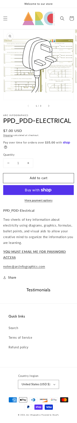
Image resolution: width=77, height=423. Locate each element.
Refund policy (18, 347)
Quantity (9, 154)
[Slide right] (48, 106)
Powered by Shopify (50, 415)
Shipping (8, 135)
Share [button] (12, 277)
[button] (5, 18)
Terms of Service (20, 337)
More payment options (38, 200)
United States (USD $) (36, 384)
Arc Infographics (33, 415)
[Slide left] (28, 106)
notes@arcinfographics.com (24, 266)
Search (13, 328)
